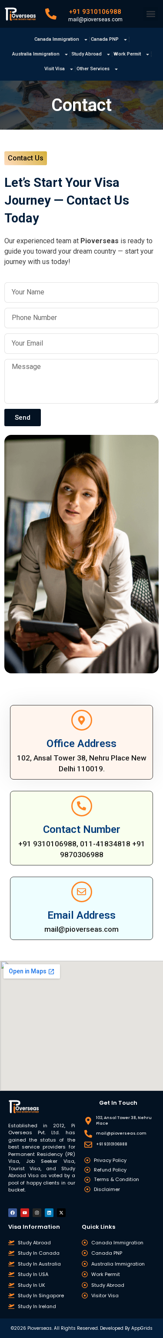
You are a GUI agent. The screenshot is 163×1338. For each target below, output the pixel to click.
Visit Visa (54, 69)
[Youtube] (24, 1212)
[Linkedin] (49, 1212)
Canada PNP (105, 39)
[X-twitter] (61, 1212)
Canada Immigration (56, 39)
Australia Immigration (36, 54)
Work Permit (127, 54)
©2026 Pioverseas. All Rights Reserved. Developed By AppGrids (82, 1328)
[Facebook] (12, 1212)
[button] (150, 14)
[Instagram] (37, 1212)
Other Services (93, 69)
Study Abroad (86, 54)
